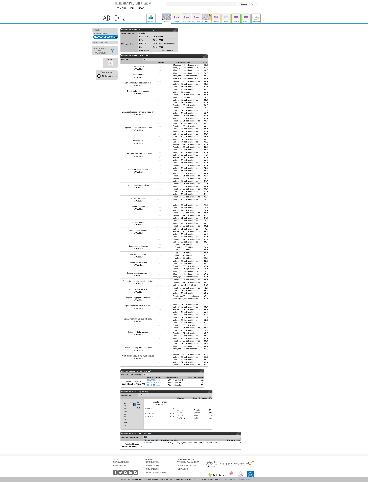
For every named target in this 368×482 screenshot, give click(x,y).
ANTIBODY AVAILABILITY (188, 462)
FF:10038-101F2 (153, 380)
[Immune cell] (216, 15)
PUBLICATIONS (152, 469)
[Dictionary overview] (110, 64)
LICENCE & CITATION (186, 465)
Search (244, 4)
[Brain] (177, 15)
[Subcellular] (236, 15)
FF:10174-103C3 (154, 383)
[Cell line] (246, 15)
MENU (123, 8)
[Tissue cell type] (197, 15)
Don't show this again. (241, 480)
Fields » (254, 4)
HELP (132, 8)
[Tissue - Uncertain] (167, 15)
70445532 (148, 443)
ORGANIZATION (152, 465)
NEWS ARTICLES (121, 462)
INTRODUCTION (152, 462)
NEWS (141, 8)
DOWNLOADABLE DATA (155, 472)
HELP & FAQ (182, 469)
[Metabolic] (256, 15)
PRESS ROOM (119, 465)
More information (225, 480)
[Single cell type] (187, 15)
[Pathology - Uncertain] (206, 15)
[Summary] (154, 15)
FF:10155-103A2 (154, 385)
